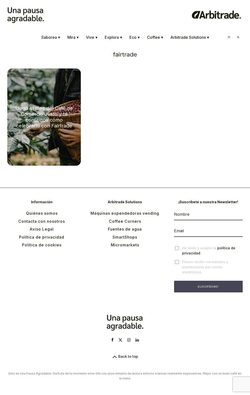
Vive (91, 37)
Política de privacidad (41, 237)
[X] (120, 340)
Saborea (50, 37)
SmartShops (125, 237)
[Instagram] (129, 340)
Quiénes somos (42, 213)
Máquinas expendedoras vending (125, 213)
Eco (134, 37)
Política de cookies (42, 244)
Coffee (155, 37)
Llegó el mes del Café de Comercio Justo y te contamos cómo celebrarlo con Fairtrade (44, 117)
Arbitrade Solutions (189, 37)
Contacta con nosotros (41, 221)
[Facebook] (112, 340)
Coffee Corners (125, 221)
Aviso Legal (42, 229)
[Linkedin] (137, 340)
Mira (73, 37)
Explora (113, 37)
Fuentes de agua (125, 229)
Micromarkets (125, 244)
